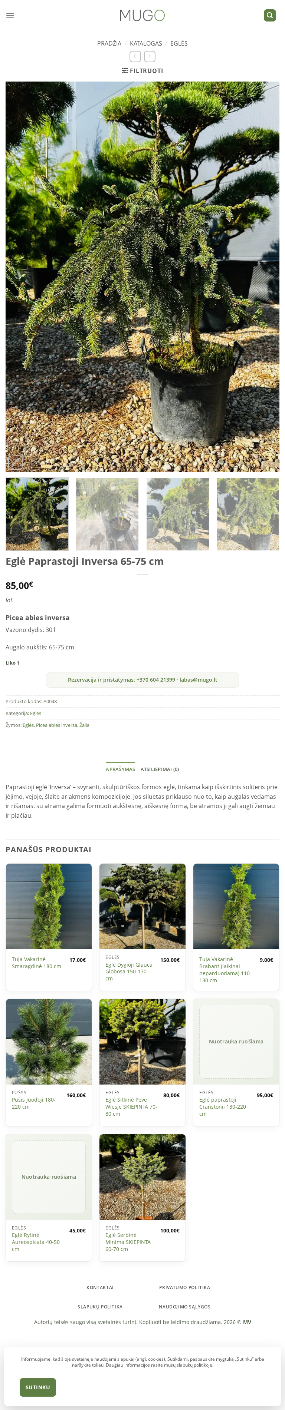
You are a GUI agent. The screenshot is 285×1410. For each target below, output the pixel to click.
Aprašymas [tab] (120, 769)
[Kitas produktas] (149, 56)
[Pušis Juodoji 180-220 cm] (49, 1041)
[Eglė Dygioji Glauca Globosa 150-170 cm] (142, 906)
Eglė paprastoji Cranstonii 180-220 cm (222, 1106)
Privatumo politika (184, 1287)
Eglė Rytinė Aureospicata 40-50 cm (36, 1242)
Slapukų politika (100, 1307)
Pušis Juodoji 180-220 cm (34, 1103)
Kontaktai (100, 1287)
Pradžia (109, 43)
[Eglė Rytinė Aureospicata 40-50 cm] (49, 1177)
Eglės (179, 43)
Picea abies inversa (56, 725)
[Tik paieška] (270, 15)
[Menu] (10, 15)
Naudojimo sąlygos (184, 1307)
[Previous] (22, 277)
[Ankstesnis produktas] (135, 56)
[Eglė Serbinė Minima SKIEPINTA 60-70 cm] (142, 1177)
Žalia (84, 725)
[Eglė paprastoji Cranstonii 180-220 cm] (236, 1041)
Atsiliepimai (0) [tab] (160, 769)
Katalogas (146, 43)
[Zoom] (15, 463)
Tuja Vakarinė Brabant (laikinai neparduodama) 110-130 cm (225, 969)
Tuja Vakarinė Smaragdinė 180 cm (36, 963)
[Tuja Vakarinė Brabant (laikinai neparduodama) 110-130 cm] (236, 906)
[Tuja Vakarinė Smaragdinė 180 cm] (49, 906)
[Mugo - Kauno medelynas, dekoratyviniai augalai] (142, 15)
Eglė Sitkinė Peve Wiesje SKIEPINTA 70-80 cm (131, 1106)
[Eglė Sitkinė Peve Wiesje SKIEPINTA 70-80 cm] (142, 1041)
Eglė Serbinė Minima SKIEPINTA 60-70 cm (128, 1242)
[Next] (262, 277)
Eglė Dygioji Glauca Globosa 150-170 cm (129, 971)
